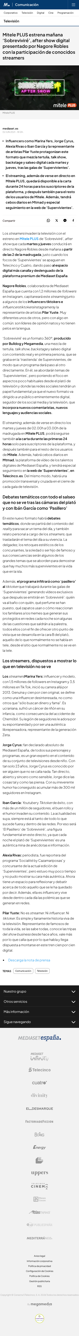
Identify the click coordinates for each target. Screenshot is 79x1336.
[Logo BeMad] (39, 1160)
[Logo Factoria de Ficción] (39, 1121)
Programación (65, 13)
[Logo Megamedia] (41, 1304)
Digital (40, 13)
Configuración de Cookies (39, 1271)
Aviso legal (39, 1256)
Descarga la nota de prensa (29, 960)
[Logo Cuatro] (39, 1082)
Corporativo (11, 13)
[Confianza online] (39, 1322)
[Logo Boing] (39, 1134)
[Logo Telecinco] (39, 1069)
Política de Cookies (39, 1276)
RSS (39, 1286)
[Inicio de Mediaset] (7, 4)
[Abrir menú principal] (73, 4)
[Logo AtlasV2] (39, 1212)
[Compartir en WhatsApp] (48, 220)
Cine (50, 13)
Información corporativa (39, 1261)
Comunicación (27, 4)
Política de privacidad (39, 1266)
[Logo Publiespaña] (39, 1225)
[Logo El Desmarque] (39, 1108)
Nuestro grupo (15, 991)
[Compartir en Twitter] (56, 220)
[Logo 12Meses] (39, 1199)
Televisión (27, 13)
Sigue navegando (17, 1022)
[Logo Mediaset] (39, 1040)
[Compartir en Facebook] (73, 220)
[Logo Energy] (39, 1147)
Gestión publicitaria (39, 1281)
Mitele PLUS (29, 238)
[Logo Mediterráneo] (39, 1237)
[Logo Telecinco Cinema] (39, 1186)
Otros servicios (15, 1001)
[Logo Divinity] (39, 1095)
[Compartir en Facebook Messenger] (65, 220)
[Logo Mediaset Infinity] (39, 1056)
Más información (16, 1011)
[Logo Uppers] (39, 1173)
